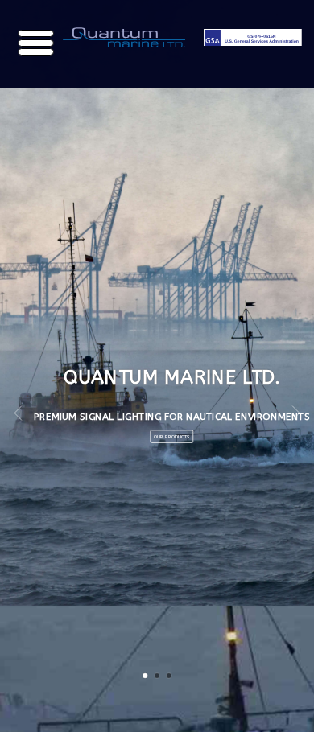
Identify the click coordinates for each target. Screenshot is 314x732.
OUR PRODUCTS (156, 436)
